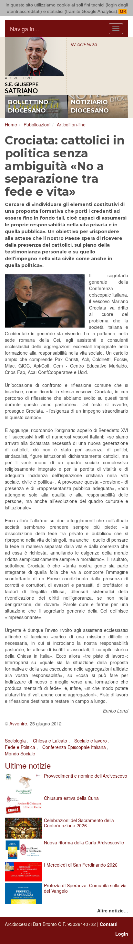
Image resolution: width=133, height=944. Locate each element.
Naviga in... (24, 29)
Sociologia (15, 740)
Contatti (109, 924)
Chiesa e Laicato (50, 740)
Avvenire (18, 723)
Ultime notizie (28, 765)
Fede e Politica (20, 747)
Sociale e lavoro (90, 740)
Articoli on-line (71, 124)
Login (121, 933)
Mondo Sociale (20, 753)
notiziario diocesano (90, 106)
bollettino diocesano (28, 106)
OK (122, 11)
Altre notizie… (112, 910)
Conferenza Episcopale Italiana (74, 747)
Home (11, 124)
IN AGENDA (83, 44)
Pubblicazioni (37, 124)
